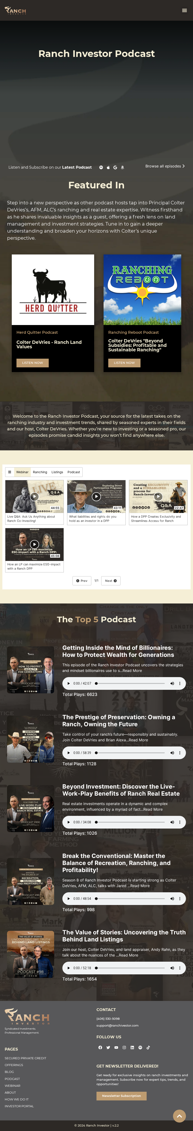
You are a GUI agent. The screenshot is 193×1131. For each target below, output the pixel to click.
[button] (184, 10)
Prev (83, 581)
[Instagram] (124, 1047)
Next (109, 581)
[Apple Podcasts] (108, 169)
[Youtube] (116, 1047)
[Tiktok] (148, 1047)
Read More (132, 670)
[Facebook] (100, 1047)
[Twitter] (108, 1047)
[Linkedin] (132, 1047)
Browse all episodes (163, 166)
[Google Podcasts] (115, 169)
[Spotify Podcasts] (101, 169)
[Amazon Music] (122, 169)
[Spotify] (140, 1047)
